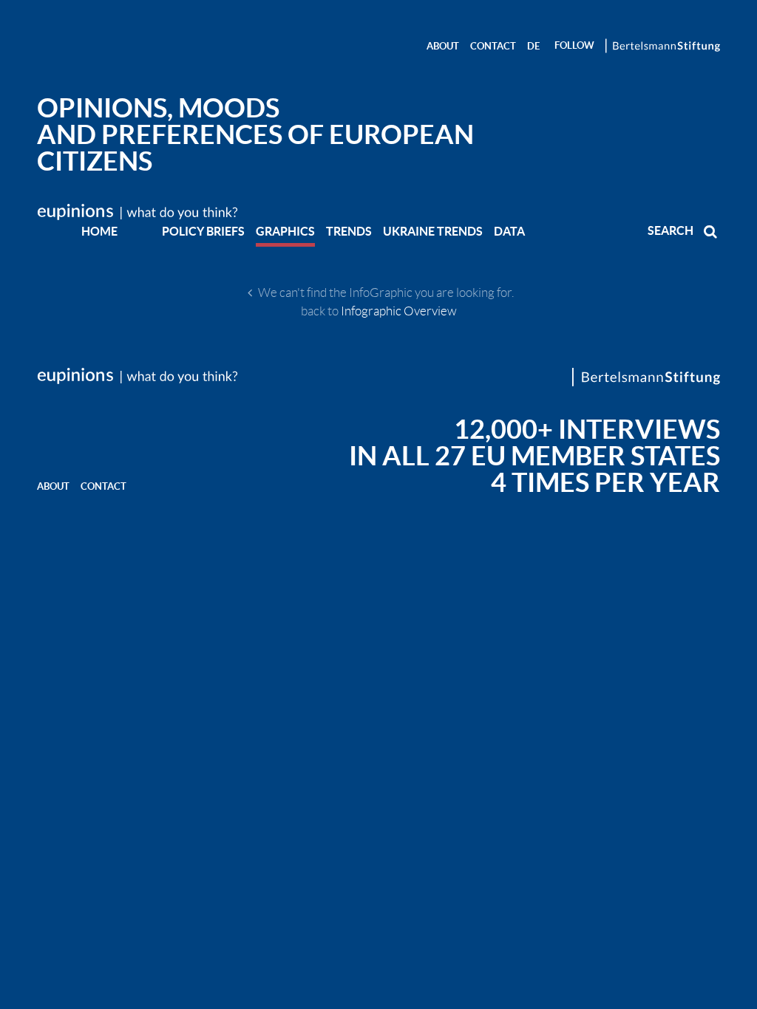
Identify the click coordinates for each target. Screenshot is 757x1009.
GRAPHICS (285, 231)
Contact (493, 46)
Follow (574, 45)
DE (533, 46)
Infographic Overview (399, 311)
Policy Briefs (203, 231)
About (443, 46)
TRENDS (349, 231)
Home (99, 231)
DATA (509, 231)
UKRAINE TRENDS (433, 231)
